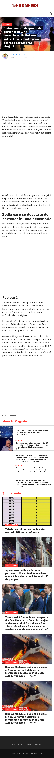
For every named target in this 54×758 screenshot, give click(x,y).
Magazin (30, 744)
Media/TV (21, 744)
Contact (38, 744)
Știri (13, 744)
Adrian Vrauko (19, 54)
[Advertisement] (27, 88)
